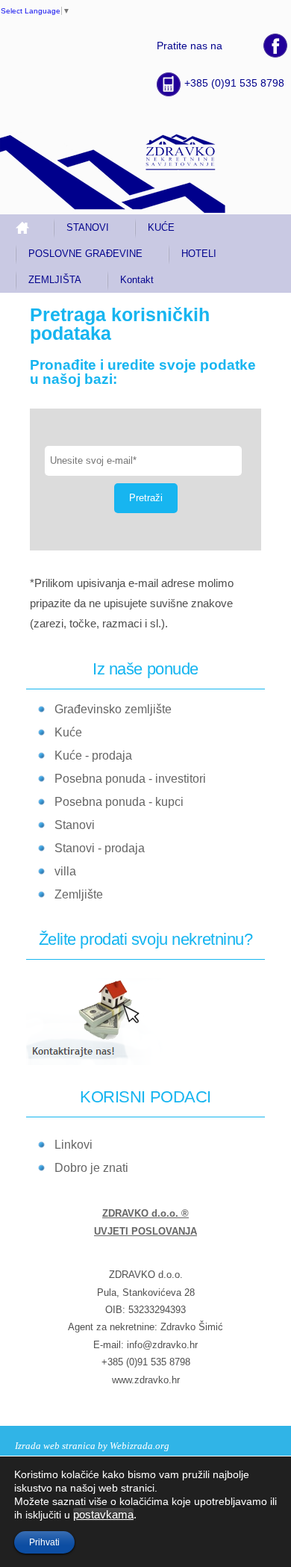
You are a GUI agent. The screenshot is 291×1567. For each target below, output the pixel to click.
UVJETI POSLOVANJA (145, 1231)
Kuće (68, 732)
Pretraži (146, 497)
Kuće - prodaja (93, 755)
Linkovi (73, 1144)
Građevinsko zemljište (113, 709)
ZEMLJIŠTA (54, 279)
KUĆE (161, 227)
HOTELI (198, 253)
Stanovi (74, 825)
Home (28, 227)
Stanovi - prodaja (99, 848)
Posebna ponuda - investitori (130, 778)
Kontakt (137, 279)
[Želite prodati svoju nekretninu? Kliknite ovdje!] (103, 1062)
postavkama (103, 1515)
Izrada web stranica (55, 1445)
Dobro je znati (91, 1167)
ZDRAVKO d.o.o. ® (145, 1213)
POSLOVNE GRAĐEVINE (85, 253)
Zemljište (78, 894)
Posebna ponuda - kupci (119, 801)
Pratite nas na (189, 46)
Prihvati (44, 1542)
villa (65, 871)
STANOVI (87, 227)
